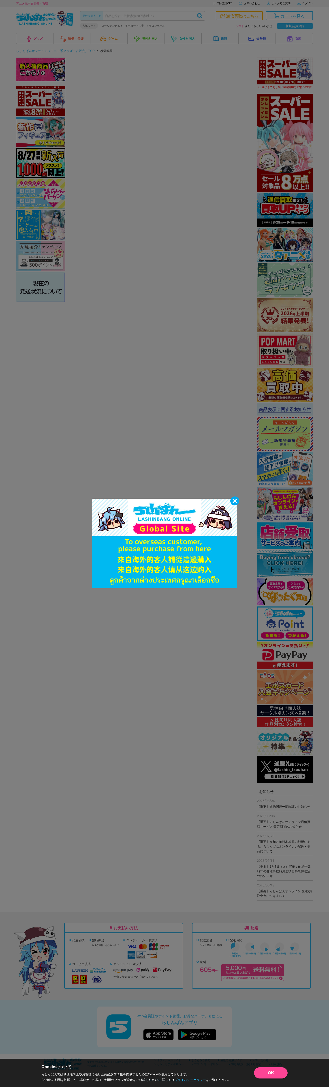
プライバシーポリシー (190, 1080)
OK (271, 1072)
